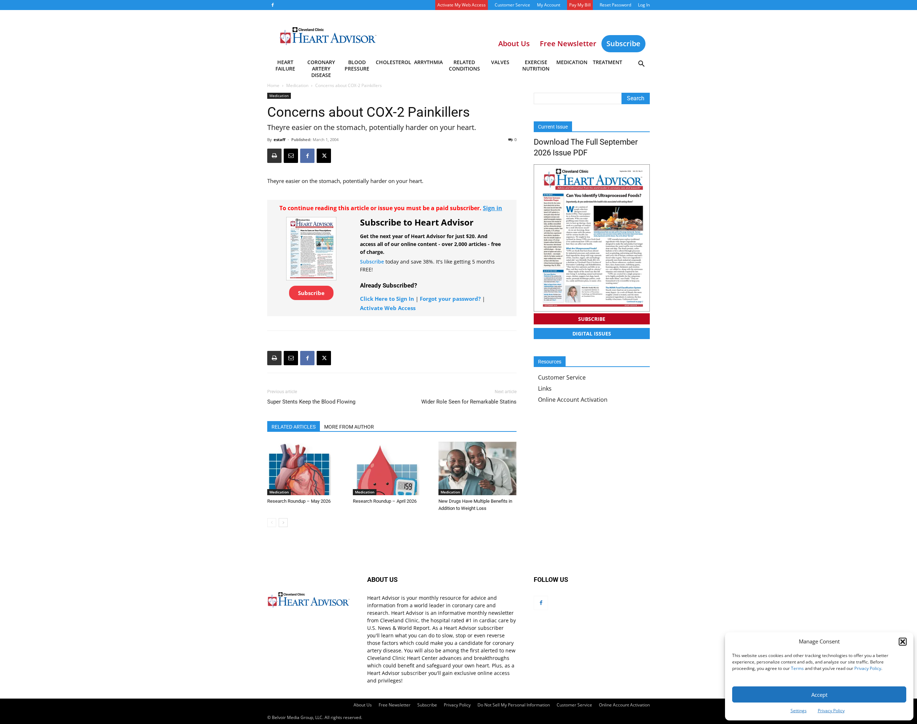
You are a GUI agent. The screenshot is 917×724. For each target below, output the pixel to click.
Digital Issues (591, 333)
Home (273, 85)
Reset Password (615, 5)
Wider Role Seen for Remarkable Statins (469, 402)
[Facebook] (272, 5)
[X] (324, 156)
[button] (902, 641)
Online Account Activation (573, 400)
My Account (548, 5)
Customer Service (512, 5)
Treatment (607, 62)
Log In (644, 5)
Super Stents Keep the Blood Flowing (311, 402)
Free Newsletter (395, 705)
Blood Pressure (357, 65)
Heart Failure (285, 65)
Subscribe (623, 43)
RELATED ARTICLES (294, 427)
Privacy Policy (867, 668)
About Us (363, 705)
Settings (799, 711)
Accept (819, 694)
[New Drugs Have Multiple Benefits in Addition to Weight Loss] (477, 468)
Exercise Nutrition (535, 65)
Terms (797, 668)
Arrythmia (428, 62)
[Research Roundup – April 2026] (392, 468)
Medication (571, 62)
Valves (500, 62)
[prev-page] (271, 522)
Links (545, 388)
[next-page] (283, 522)
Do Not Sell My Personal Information (513, 705)
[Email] (291, 156)
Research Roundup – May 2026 (299, 501)
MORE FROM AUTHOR (349, 427)
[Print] (274, 156)
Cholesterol (393, 62)
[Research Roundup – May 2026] (306, 468)
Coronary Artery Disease (321, 66)
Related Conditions (464, 65)
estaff (279, 139)
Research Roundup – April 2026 (385, 501)
